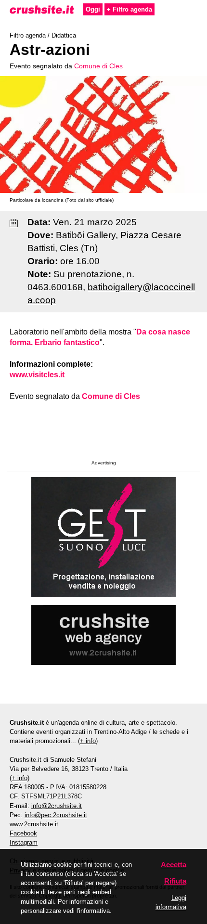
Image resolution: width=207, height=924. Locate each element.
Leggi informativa (170, 902)
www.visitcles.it (37, 375)
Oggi (93, 9)
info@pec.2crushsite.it (56, 815)
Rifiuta (175, 881)
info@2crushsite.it (56, 805)
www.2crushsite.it (34, 824)
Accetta (173, 864)
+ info (88, 740)
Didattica (64, 35)
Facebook (23, 833)
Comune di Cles (98, 66)
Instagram (24, 842)
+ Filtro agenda (129, 9)
